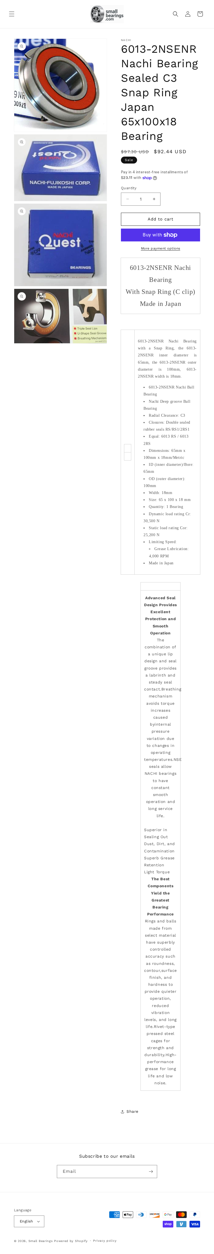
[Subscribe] (151, 1171)
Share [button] (132, 1111)
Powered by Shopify (71, 1241)
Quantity (129, 188)
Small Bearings (40, 1241)
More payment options (160, 248)
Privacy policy (104, 1241)
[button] (12, 14)
